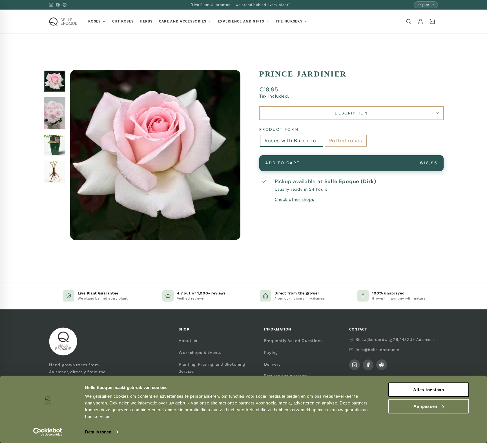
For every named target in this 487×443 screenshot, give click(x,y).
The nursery (289, 21)
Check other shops (294, 199)
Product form (279, 129)
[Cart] (432, 21)
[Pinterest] (65, 5)
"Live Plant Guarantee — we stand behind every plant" (240, 5)
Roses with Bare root (291, 140)
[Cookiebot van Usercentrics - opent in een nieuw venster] (47, 432)
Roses (94, 21)
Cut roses (123, 21)
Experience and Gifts (241, 21)
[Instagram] (51, 5)
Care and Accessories (183, 21)
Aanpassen (425, 406)
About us (188, 340)
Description (351, 113)
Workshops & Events (200, 352)
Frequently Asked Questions (293, 340)
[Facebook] (58, 5)
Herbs (146, 21)
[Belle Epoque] (63, 21)
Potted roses (345, 140)
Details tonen (98, 431)
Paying (271, 352)
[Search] (408, 21)
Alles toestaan (428, 389)
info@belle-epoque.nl (378, 349)
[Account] (420, 21)
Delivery (272, 364)
